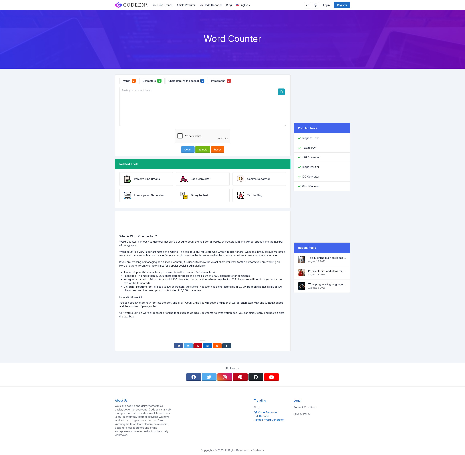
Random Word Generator (269, 419)
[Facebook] (178, 345)
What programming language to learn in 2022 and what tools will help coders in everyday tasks (327, 284)
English (244, 5)
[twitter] (209, 377)
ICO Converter (310, 176)
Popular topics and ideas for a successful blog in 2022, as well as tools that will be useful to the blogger (327, 271)
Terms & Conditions (305, 407)
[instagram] (224, 377)
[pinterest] (240, 377)
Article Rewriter (186, 5)
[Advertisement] (203, 224)
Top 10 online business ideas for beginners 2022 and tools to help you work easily (327, 257)
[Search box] (307, 5)
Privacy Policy (302, 413)
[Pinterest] (197, 345)
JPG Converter (311, 157)
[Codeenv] (132, 5)
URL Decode (261, 416)
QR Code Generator (266, 412)
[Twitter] (188, 345)
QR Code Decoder (210, 5)
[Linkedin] (207, 345)
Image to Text (310, 138)
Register (342, 5)
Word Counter (310, 186)
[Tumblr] (226, 345)
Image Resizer (310, 166)
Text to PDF (309, 147)
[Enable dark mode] (315, 5)
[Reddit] (217, 345)
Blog (229, 5)
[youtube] (271, 377)
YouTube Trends (163, 5)
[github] (255, 377)
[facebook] (193, 377)
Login (326, 5)
